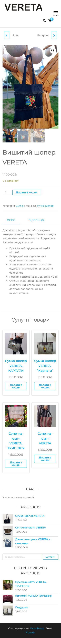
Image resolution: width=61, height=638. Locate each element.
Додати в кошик (26, 192)
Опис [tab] (11, 220)
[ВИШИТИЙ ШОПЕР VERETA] (54, 35)
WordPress (37, 628)
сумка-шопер (45, 205)
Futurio (30, 632)
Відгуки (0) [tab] (37, 220)
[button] (53, 50)
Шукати (50, 556)
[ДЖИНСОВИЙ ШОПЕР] (6, 35)
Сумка (20, 205)
